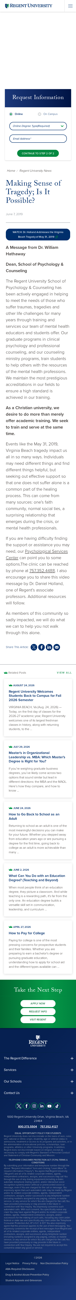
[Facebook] (26, 1106)
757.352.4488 (42, 570)
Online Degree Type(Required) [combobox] (31, 126)
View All (64, 672)
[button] (38, 1058)
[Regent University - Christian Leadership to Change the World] (38, 1041)
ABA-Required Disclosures (19, 1269)
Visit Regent (38, 1019)
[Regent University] (28, 5)
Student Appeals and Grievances (23, 1280)
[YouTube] (49, 1106)
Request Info (38, 1011)
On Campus (50, 114)
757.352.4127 (49, 1126)
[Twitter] (19, 1106)
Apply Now (38, 1003)
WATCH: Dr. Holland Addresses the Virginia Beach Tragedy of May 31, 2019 (38, 234)
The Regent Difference (20, 1058)
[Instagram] (34, 1106)
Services (10, 1070)
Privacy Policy (29, 1263)
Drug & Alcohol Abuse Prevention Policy (27, 1274)
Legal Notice (12, 1263)
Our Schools (13, 1081)
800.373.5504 (27, 1126)
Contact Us (12, 1093)
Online (19, 114)
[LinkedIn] (41, 1106)
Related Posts (17, 672)
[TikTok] (57, 1106)
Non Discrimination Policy (54, 1263)
